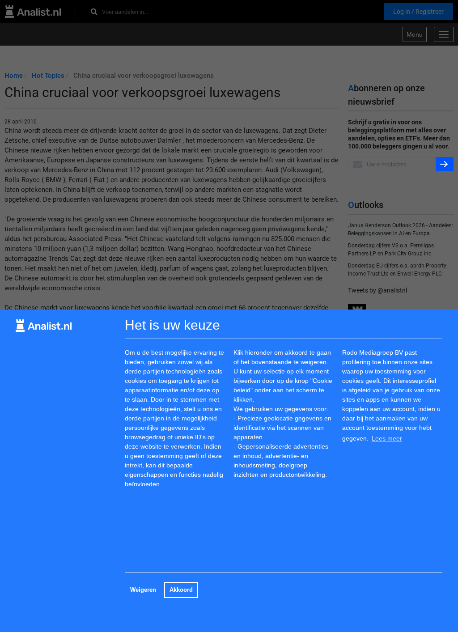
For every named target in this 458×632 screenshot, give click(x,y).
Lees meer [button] (387, 438)
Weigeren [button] (143, 590)
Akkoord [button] (181, 590)
